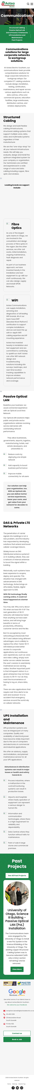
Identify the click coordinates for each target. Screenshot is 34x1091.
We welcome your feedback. (17, 1005)
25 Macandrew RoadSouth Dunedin (13, 1019)
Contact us (17, 1033)
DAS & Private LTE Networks (17, 33)
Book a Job (17, 1039)
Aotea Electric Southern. (17, 1077)
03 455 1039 (10, 1014)
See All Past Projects (17, 875)
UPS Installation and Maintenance (17, 36)
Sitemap (14, 1084)
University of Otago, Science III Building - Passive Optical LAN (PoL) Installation (17, 919)
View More (17, 969)
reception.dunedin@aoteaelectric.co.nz (18, 1011)
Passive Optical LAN (17, 30)
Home (9, 1084)
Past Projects (17, 40)
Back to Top (22, 1084)
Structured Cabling (17, 28)
